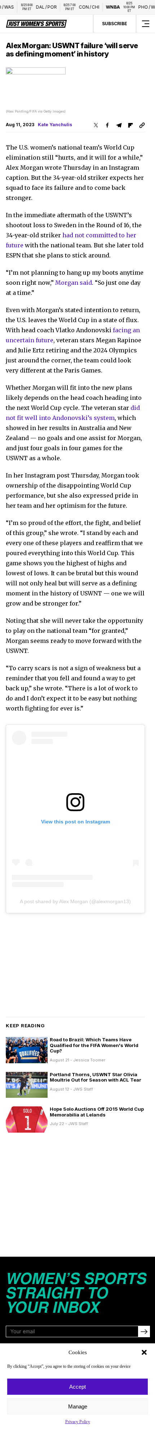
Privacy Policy (77, 1421)
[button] (144, 1352)
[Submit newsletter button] (144, 1331)
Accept (77, 1387)
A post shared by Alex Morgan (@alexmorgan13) (75, 901)
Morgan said (73, 282)
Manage (77, 1406)
